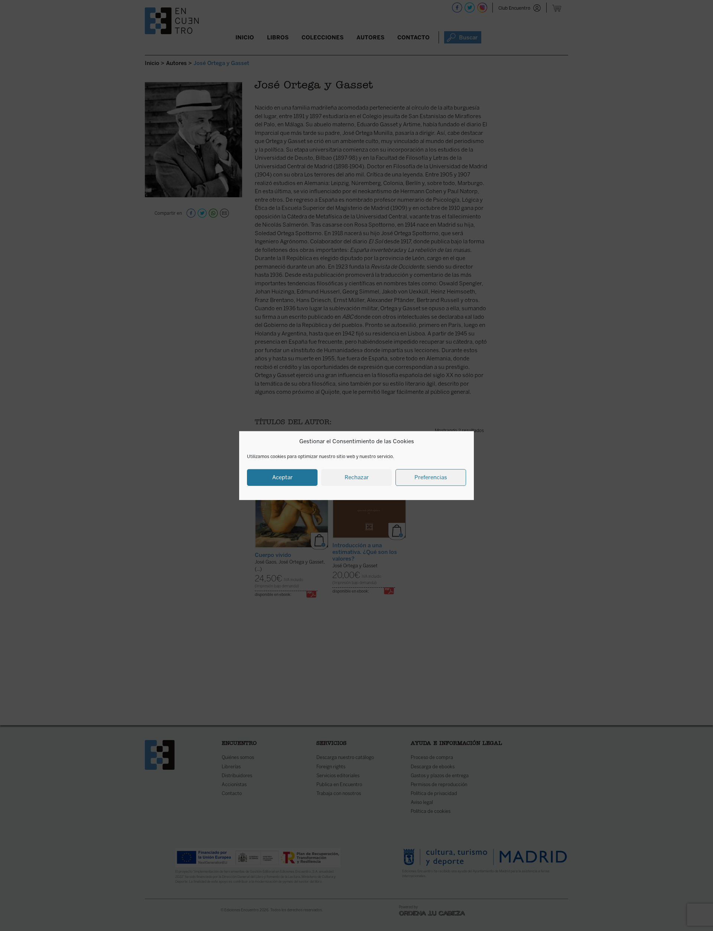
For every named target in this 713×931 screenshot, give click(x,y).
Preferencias (430, 477)
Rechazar (357, 477)
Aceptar (282, 477)
